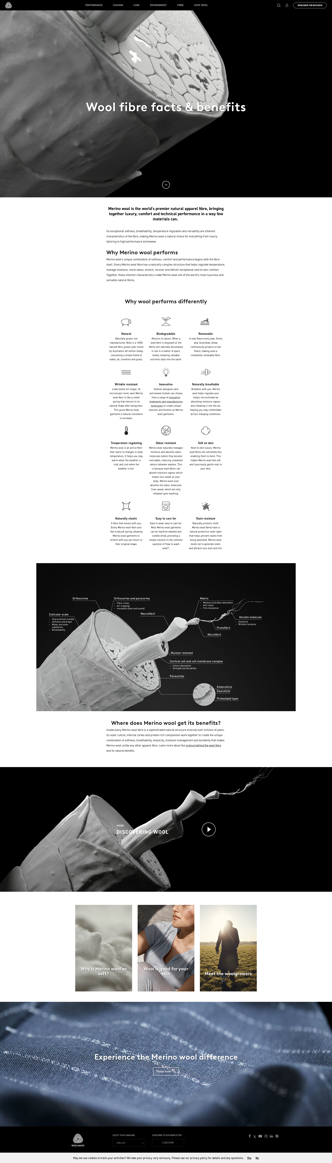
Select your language (124, 1135)
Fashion (118, 5)
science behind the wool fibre (203, 745)
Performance (94, 5)
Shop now (167, 1071)
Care (136, 5)
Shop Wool (201, 5)
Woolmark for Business (310, 5)
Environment (158, 5)
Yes (249, 1158)
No (257, 1158)
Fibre (180, 5)
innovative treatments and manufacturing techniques (166, 402)
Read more (103, 962)
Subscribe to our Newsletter (167, 1135)
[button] (278, 5)
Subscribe (168, 1142)
